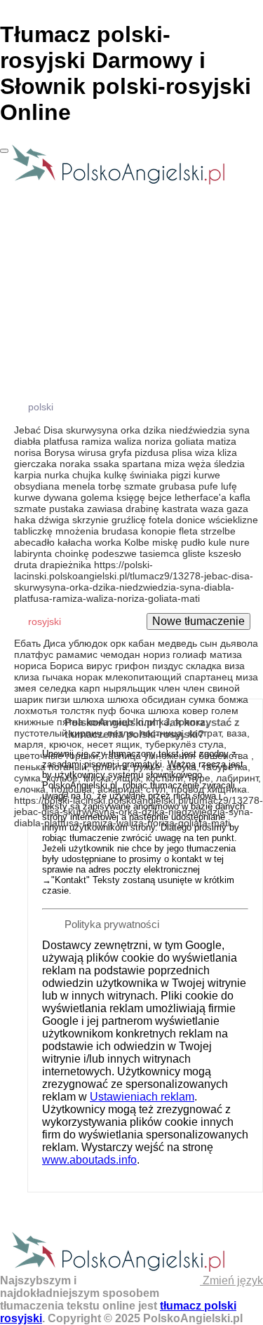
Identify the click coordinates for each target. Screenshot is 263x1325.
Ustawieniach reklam (142, 1097)
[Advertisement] (131, 551)
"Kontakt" (70, 880)
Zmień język (231, 1280)
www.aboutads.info (89, 1160)
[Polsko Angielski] (118, 183)
